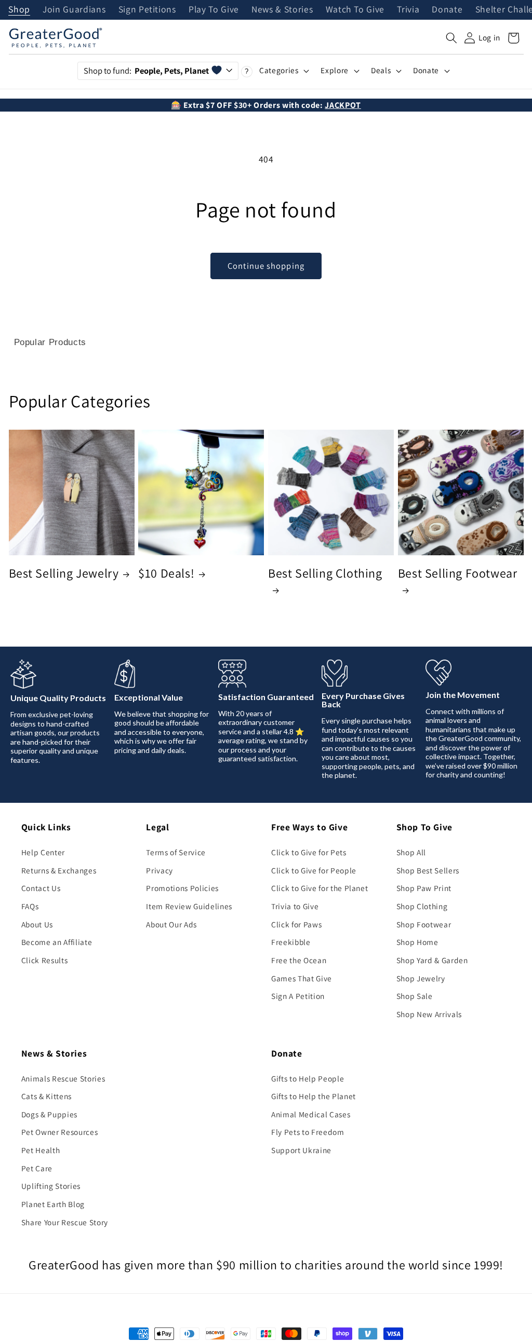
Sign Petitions (147, 10)
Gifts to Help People (307, 1078)
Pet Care (36, 1168)
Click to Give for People (313, 870)
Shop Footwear (423, 924)
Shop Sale (414, 996)
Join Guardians (74, 10)
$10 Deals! (166, 573)
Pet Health (40, 1150)
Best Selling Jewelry (64, 573)
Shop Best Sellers (427, 870)
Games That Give (301, 978)
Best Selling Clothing (325, 573)
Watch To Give (355, 10)
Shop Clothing (422, 906)
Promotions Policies (182, 888)
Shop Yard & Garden (432, 960)
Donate (447, 10)
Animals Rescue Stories (63, 1078)
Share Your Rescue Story (64, 1222)
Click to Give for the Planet (319, 888)
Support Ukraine (301, 1150)
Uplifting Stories (51, 1186)
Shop (19, 10)
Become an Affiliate (56, 942)
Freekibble (291, 942)
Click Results (44, 960)
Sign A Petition (298, 996)
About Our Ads (171, 924)
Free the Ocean (298, 960)
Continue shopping (266, 265)
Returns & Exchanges (59, 870)
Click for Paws (296, 924)
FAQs (30, 906)
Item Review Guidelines (189, 906)
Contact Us (41, 888)
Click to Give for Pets (309, 852)
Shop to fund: (146, 70)
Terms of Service (176, 852)
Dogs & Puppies (49, 1114)
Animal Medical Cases (310, 1114)
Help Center (43, 852)
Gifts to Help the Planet (313, 1096)
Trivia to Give (294, 906)
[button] (451, 38)
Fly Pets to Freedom (307, 1132)
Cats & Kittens (46, 1096)
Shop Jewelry (420, 978)
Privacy (159, 870)
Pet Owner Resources (59, 1132)
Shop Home (417, 942)
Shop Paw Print (423, 888)
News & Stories (282, 10)
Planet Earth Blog (53, 1204)
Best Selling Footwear (457, 573)
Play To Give (214, 10)
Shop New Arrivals (429, 1014)
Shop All (411, 852)
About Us (37, 924)
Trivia (408, 10)
